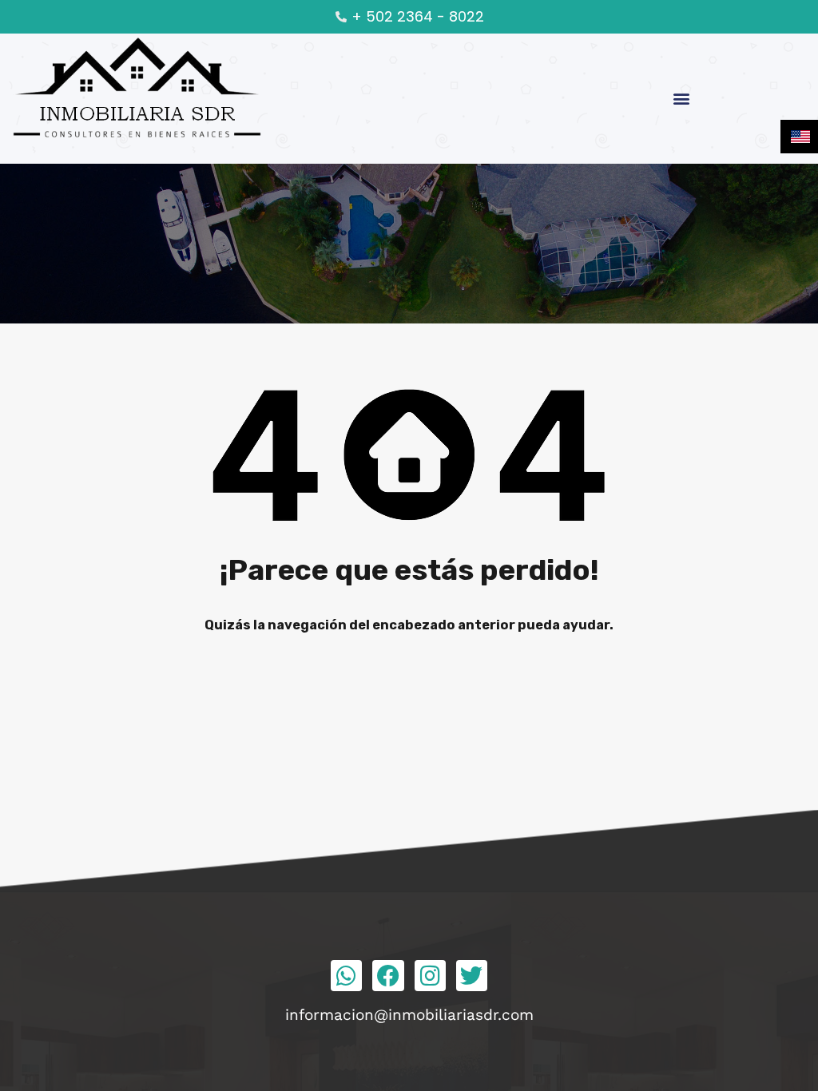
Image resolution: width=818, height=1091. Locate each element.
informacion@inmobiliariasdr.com (409, 1015)
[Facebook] (387, 975)
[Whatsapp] (346, 975)
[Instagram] (430, 975)
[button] (682, 98)
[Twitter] (471, 975)
